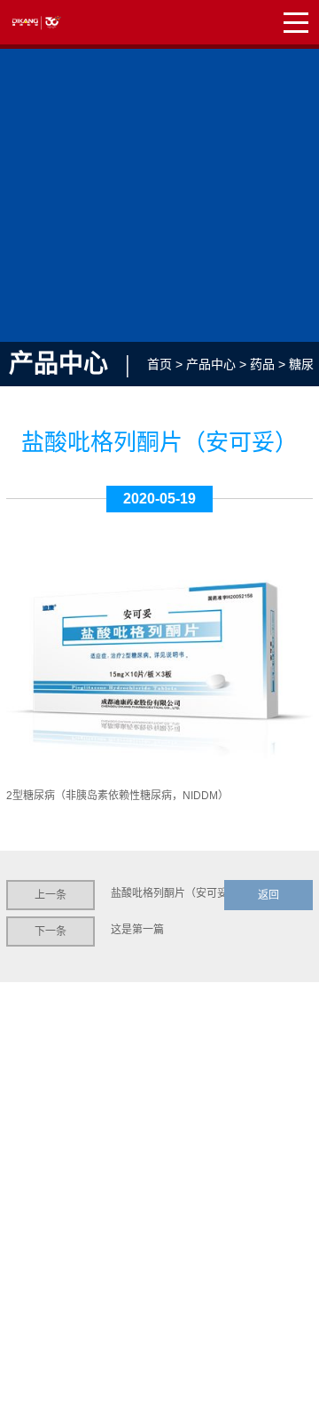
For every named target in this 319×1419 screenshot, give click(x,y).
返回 (268, 895)
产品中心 (211, 364)
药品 (262, 364)
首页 (159, 364)
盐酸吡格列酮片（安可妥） (174, 893)
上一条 (50, 895)
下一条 (50, 931)
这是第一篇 (137, 930)
